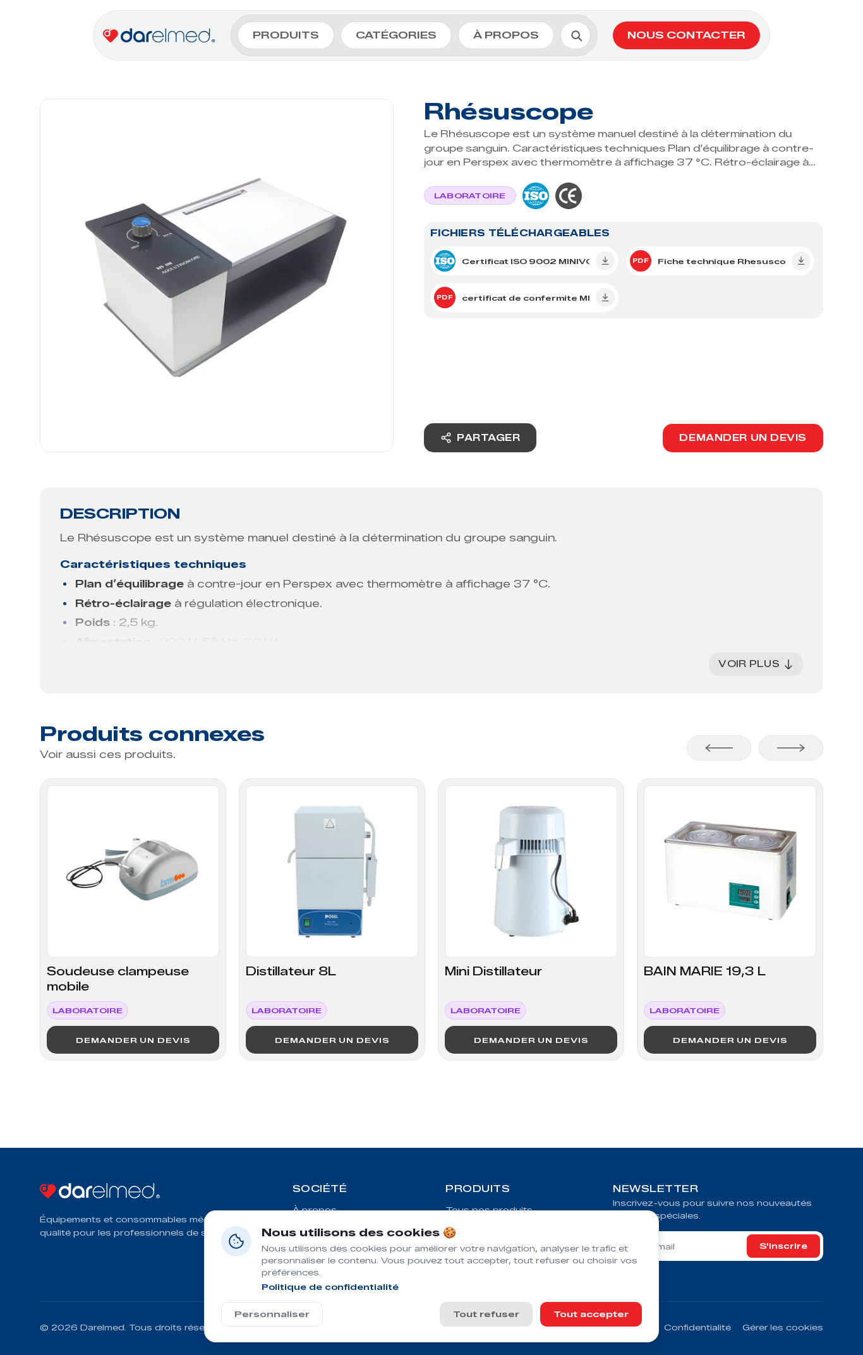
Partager (488, 438)
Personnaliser (272, 1314)
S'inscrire (783, 1246)
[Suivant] (791, 748)
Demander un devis (743, 438)
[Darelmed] (153, 1192)
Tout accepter (591, 1314)
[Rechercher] (576, 35)
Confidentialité (697, 1327)
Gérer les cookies (782, 1327)
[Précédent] (719, 748)
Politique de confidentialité (330, 1287)
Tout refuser (486, 1314)
